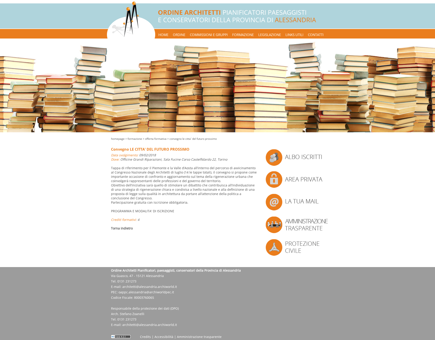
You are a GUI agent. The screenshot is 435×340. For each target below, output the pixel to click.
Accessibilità (164, 337)
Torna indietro (122, 228)
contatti (316, 34)
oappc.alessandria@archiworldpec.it (146, 292)
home (163, 34)
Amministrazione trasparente (199, 337)
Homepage (118, 139)
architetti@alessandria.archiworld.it (149, 287)
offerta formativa (156, 139)
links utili (294, 34)
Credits (145, 337)
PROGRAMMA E (142, 211)
